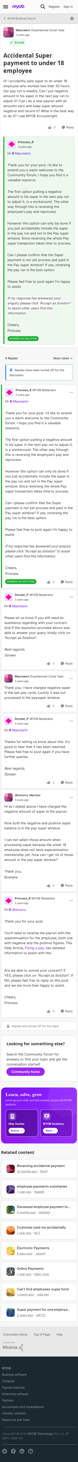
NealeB (39, 1191)
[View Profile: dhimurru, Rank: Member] (8, 797)
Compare (8, 1381)
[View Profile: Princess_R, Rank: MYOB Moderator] (9, 392)
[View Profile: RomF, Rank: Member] (10, 1169)
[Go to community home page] (18, 6)
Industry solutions (14, 1413)
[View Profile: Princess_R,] (11, 144)
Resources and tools (16, 1419)
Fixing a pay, (35, 948)
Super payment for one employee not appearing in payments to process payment (43, 1309)
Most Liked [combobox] (63, 358)
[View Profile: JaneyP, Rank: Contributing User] (10, 1251)
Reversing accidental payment (41, 1166)
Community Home (15, 1334)
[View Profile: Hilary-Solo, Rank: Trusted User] (10, 1271)
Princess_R (26, 142)
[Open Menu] (72, 18)
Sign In (68, 6)
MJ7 (37, 1233)
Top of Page (41, 1334)
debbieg (44, 1212)
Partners (8, 1400)
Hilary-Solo (41, 1274)
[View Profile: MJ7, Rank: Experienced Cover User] (10, 1230)
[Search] (42, 6)
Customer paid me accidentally (41, 1227)
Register (54, 6)
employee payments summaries (42, 1186)
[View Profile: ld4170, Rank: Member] (10, 1312)
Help (59, 1334)
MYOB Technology (40, 1433)
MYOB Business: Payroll (21, 18)
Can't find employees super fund (43, 1289)
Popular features (13, 1387)
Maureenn (23, 30)
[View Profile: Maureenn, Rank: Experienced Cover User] (8, 32)
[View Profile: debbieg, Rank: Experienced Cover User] (10, 1210)
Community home (25, 1072)
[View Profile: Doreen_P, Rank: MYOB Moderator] (8, 597)
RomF (44, 1171)
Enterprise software (15, 1394)
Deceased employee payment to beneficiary (42, 1207)
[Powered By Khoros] (39, 1346)
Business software (14, 1374)
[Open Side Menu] (5, 7)
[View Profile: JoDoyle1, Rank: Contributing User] (10, 1292)
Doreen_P (21, 594)
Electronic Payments (33, 1248)
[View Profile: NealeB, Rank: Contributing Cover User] (10, 1189)
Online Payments (30, 1268)
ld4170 (40, 1315)
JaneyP (40, 1253)
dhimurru (21, 795)
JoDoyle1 (43, 1294)
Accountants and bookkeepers (23, 1407)
